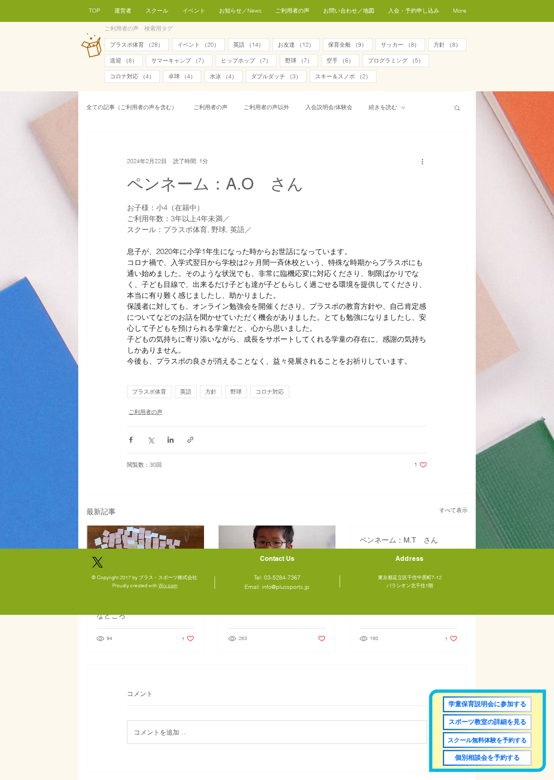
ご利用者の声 (210, 107)
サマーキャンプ (182, 60)
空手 (342, 60)
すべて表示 (453, 510)
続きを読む (383, 107)
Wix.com (168, 585)
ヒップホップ (249, 60)
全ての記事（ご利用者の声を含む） (131, 107)
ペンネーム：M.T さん (399, 540)
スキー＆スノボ (345, 76)
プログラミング (398, 60)
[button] (457, 107)
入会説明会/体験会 (328, 107)
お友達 (299, 44)
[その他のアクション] (422, 161)
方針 (450, 44)
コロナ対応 (135, 76)
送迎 (126, 60)
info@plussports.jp (285, 586)
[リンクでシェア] (190, 440)
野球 (301, 60)
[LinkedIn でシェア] (170, 440)
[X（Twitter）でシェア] (151, 440)
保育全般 (350, 44)
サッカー (403, 44)
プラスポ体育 (139, 44)
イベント (201, 44)
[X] (97, 562)
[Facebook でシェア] (131, 440)
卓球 (184, 76)
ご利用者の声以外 (266, 107)
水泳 (226, 76)
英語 (251, 44)
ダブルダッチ (279, 76)
